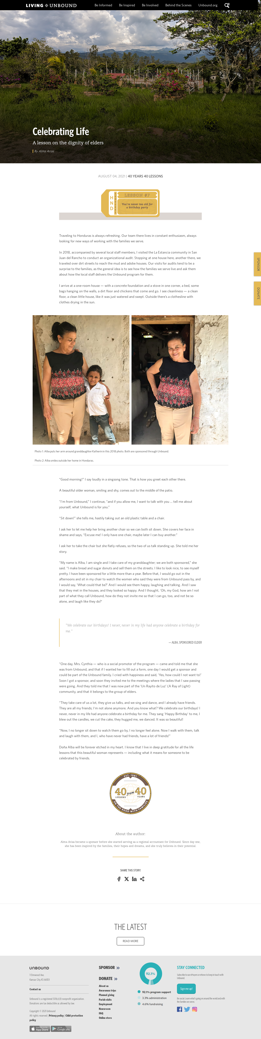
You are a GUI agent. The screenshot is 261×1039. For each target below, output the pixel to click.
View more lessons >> (130, 819)
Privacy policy (56, 1015)
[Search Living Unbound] (227, 5)
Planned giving (106, 995)
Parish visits (105, 999)
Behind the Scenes (178, 5)
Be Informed (104, 5)
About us (103, 986)
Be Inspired (127, 5)
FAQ (101, 1013)
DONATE (258, 293)
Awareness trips (107, 990)
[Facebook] (118, 878)
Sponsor (107, 968)
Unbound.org (208, 5)
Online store (105, 1018)
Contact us (35, 989)
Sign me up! (186, 988)
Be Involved (150, 5)
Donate (106, 979)
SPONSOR (258, 264)
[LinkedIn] (134, 878)
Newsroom (105, 1009)
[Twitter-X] (126, 878)
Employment (105, 1004)
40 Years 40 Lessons (145, 176)
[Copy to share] (142, 878)
